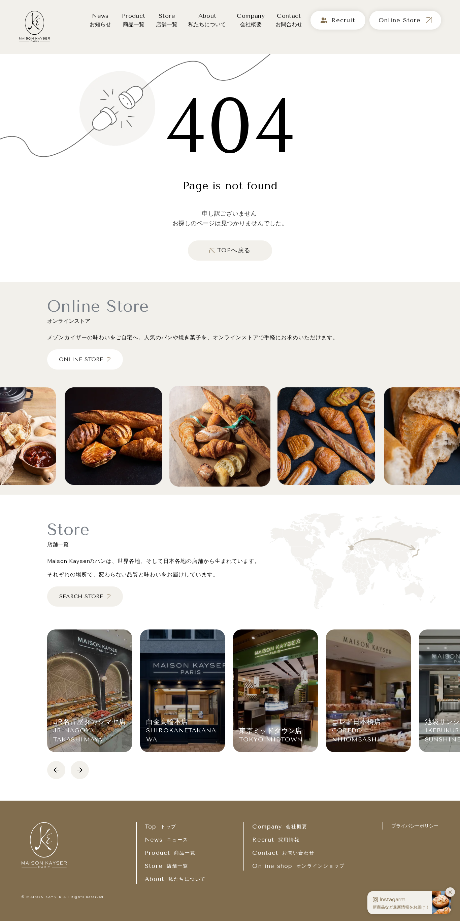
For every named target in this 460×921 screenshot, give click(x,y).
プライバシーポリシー (414, 826)
